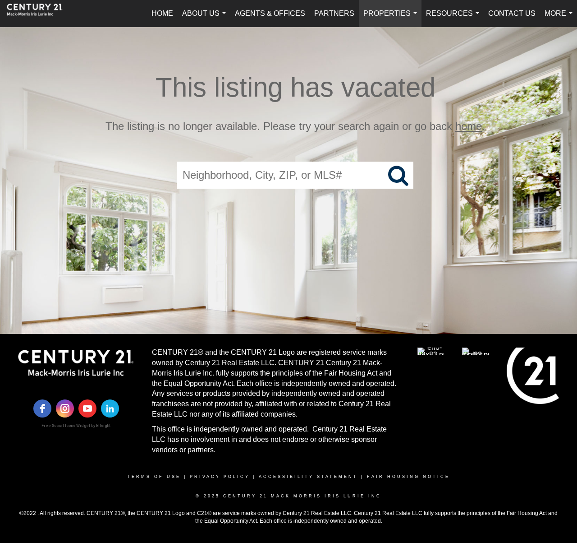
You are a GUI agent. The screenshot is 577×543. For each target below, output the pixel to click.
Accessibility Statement (308, 476)
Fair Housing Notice (408, 476)
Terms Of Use (154, 476)
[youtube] (87, 408)
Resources (454, 18)
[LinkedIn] (110, 408)
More (560, 18)
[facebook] (42, 408)
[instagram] (65, 408)
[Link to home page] (39, 13)
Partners (334, 13)
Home (162, 13)
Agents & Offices (270, 13)
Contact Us (512, 13)
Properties (392, 18)
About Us (205, 18)
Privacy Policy (220, 476)
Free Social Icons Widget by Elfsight (75, 425)
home (468, 126)
